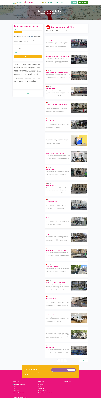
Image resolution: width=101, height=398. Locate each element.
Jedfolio (17, 397)
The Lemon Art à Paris (51, 201)
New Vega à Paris (50, 88)
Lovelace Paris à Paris (51, 169)
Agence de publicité (44, 13)
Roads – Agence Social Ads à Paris (55, 153)
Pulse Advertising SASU (43, 390)
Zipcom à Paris (50, 347)
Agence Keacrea (41, 384)
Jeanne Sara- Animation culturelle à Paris (56, 104)
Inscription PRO (83, 2)
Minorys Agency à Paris (52, 40)
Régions (50, 2)
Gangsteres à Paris (51, 234)
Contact (74, 2)
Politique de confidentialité (18, 392)
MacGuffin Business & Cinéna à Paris (55, 282)
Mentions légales (16, 390)
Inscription (18, 31)
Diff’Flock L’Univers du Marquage (45, 392)
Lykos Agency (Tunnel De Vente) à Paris (56, 250)
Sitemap (14, 386)
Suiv (83, 360)
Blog (61, 2)
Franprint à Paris (50, 331)
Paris (57, 13)
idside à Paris (49, 217)
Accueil (44, 2)
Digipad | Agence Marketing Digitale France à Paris (59, 72)
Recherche (28, 56)
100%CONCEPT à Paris (52, 266)
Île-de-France (52, 13)
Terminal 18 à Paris (51, 120)
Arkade (39, 386)
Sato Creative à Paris (51, 185)
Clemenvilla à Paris (51, 298)
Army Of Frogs (41, 388)
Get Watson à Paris (51, 314)
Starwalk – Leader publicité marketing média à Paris (59, 137)
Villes (56, 2)
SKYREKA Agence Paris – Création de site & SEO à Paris (60, 56)
